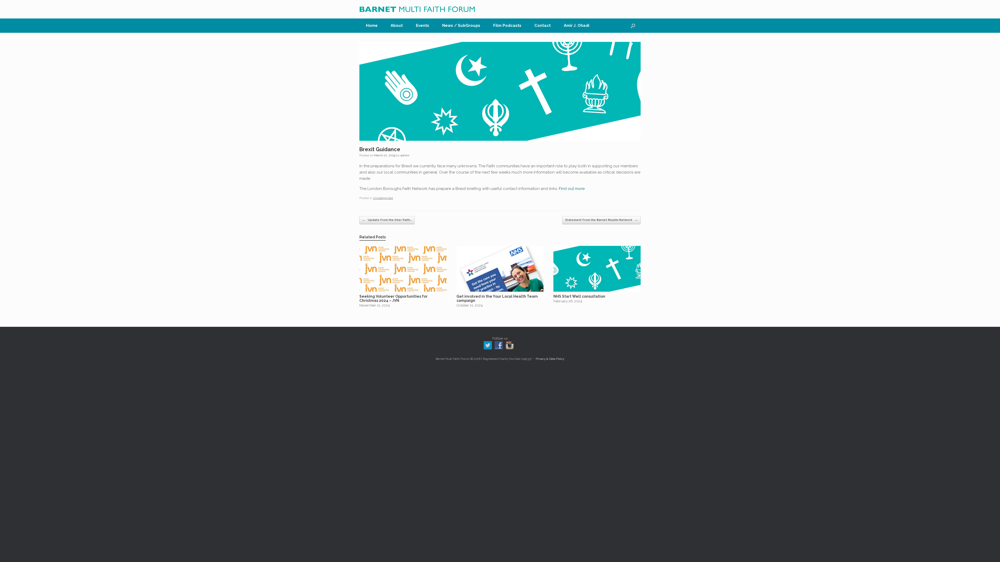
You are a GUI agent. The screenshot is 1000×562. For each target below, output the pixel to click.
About (397, 25)
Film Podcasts (507, 25)
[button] (633, 25)
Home (372, 25)
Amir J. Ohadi (576, 25)
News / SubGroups (461, 25)
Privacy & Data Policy (550, 359)
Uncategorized (383, 198)
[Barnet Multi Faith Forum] (417, 9)
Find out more (572, 188)
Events (422, 25)
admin (405, 155)
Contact (542, 25)
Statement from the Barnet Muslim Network (601, 220)
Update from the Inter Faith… (387, 220)
